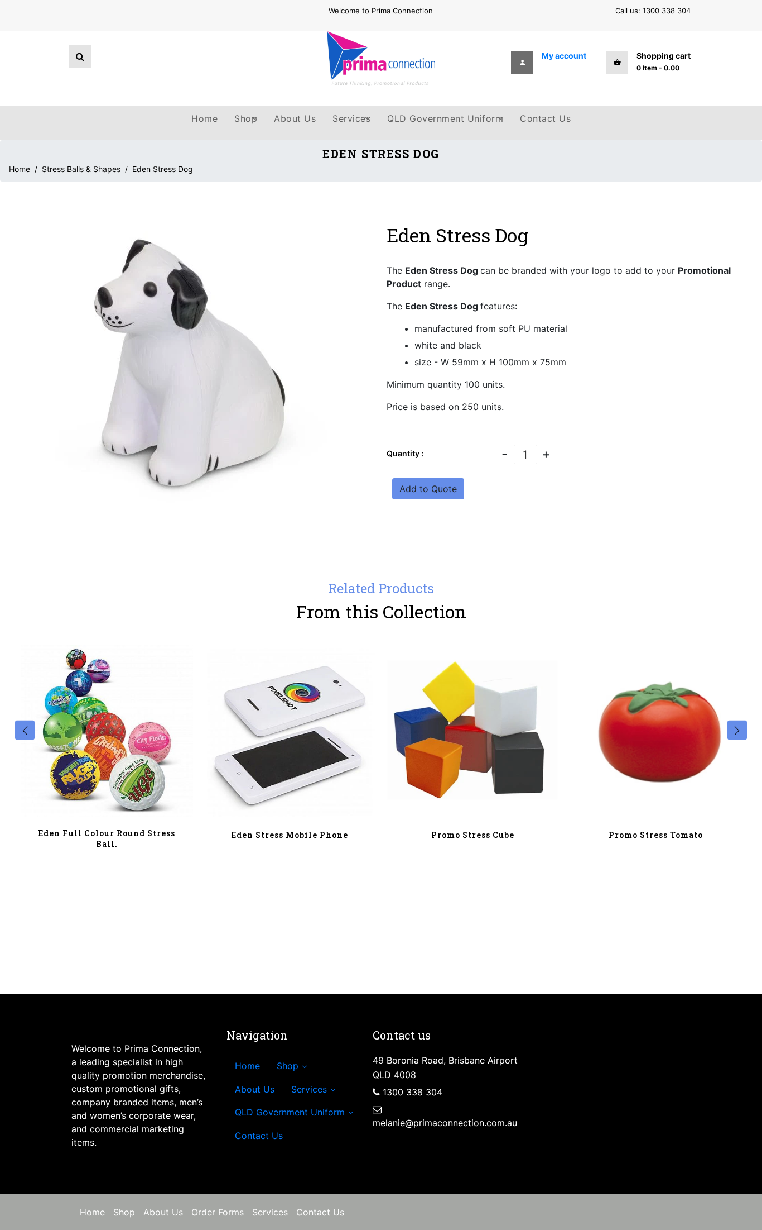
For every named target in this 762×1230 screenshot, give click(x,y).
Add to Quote (428, 488)
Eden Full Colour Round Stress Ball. (106, 838)
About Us (163, 1212)
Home (19, 169)
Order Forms (217, 1212)
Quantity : (405, 453)
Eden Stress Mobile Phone (290, 834)
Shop (124, 1212)
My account (564, 55)
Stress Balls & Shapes (81, 169)
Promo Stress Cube (472, 834)
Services (270, 1212)
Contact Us (320, 1212)
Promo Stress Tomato (656, 834)
